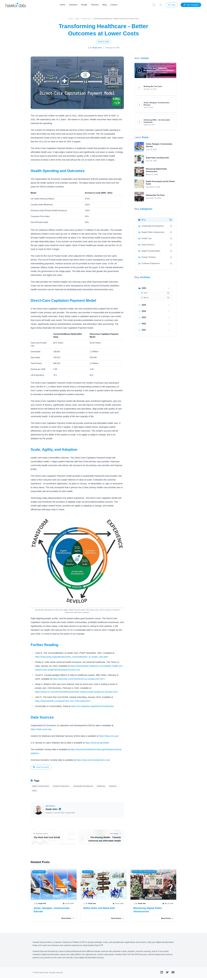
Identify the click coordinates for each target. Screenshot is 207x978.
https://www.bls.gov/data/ (97, 743)
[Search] (154, 5)
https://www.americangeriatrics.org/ (93, 760)
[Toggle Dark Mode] (161, 5)
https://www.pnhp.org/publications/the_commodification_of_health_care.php (71, 657)
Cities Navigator (192, 5)
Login (173, 5)
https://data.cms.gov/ (109, 736)
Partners (95, 5)
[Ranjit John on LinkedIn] (60, 809)
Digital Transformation (40, 786)
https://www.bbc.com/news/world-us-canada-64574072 (79, 679)
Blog (104, 5)
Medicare (112, 786)
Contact (113, 5)
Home (62, 5)
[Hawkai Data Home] (16, 4)
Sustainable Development (83, 786)
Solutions (73, 5)
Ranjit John (97, 48)
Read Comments (42, 767)
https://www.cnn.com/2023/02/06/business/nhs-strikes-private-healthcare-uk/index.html (76, 692)
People (84, 5)
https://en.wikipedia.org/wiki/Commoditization (92, 706)
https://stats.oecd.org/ (41, 729)
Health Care (86, 19)
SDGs (34, 791)
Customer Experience (61, 786)
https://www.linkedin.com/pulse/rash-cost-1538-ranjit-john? (63, 701)
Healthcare (101, 786)
